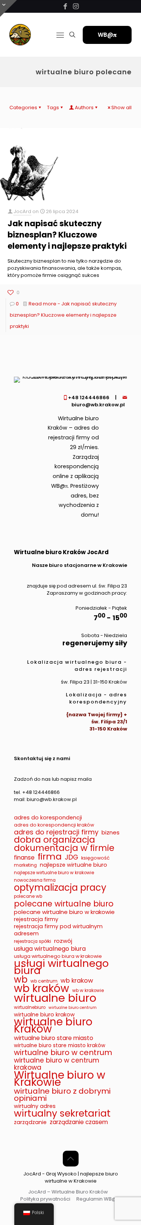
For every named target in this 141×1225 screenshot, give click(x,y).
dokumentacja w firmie (64, 848)
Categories (23, 107)
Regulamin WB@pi (98, 1198)
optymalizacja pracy (60, 887)
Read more (63, 315)
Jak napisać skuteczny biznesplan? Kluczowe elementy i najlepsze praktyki (67, 234)
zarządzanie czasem (79, 1122)
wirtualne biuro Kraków (53, 1025)
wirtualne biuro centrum (73, 1007)
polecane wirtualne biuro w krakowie (64, 911)
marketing (25, 865)
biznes (111, 832)
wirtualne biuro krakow (44, 1014)
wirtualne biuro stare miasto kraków (59, 1045)
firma (50, 856)
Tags (53, 107)
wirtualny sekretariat (62, 1113)
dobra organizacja (54, 839)
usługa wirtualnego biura (50, 948)
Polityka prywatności (45, 1198)
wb (20, 979)
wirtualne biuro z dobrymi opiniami (62, 1095)
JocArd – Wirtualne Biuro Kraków (68, 1191)
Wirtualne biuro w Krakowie (59, 1079)
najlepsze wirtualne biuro (73, 865)
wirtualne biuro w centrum (63, 1052)
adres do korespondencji (48, 817)
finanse (24, 857)
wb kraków (41, 988)
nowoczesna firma (35, 880)
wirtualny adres (35, 1106)
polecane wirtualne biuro (64, 903)
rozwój (63, 940)
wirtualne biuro (55, 997)
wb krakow (77, 980)
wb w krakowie (88, 991)
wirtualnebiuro (29, 1007)
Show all (121, 107)
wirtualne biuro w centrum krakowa (56, 1064)
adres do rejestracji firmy (56, 832)
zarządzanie (30, 1122)
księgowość (95, 858)
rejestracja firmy (36, 919)
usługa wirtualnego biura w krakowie (58, 956)
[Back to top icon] (71, 1158)
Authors (84, 107)
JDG (71, 857)
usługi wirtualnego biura (61, 967)
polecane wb (28, 896)
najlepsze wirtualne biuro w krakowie (54, 873)
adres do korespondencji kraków (54, 825)
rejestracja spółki (32, 941)
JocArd (22, 211)
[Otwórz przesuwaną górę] (8, 8)
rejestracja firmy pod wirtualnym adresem (58, 930)
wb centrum (44, 981)
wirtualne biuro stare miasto (53, 1038)
